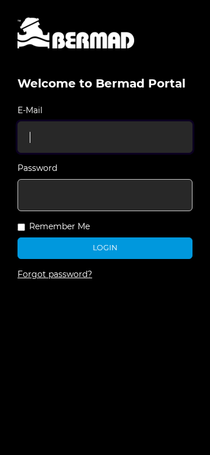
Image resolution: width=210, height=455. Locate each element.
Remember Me (59, 226)
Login (105, 247)
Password (37, 168)
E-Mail (30, 110)
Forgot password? (55, 274)
